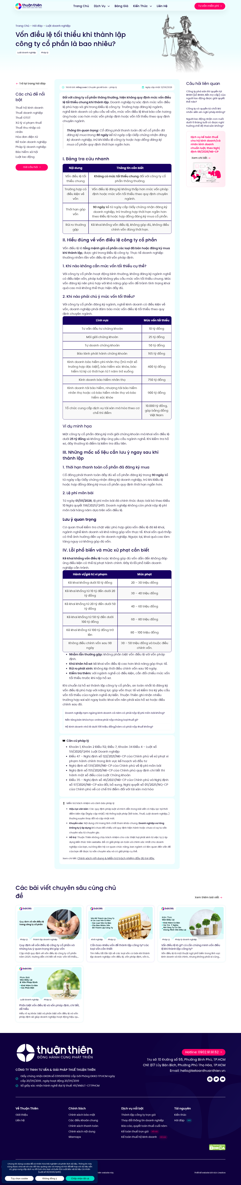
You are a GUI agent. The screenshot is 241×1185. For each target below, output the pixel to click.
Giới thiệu (22, 1115)
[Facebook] (210, 1079)
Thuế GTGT (23, 118)
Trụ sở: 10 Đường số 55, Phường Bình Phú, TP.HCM (186, 1059)
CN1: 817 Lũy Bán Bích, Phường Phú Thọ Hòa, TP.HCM (184, 1065)
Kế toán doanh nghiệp (31, 142)
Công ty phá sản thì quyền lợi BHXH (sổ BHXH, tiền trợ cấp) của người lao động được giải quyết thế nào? (205, 96)
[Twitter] (216, 1079)
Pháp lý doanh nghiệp (31, 147)
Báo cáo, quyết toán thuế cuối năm (144, 1126)
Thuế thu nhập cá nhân (28, 130)
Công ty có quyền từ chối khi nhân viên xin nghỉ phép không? (205, 110)
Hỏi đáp (37, 26)
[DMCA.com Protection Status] (217, 1147)
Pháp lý (44, 52)
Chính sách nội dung (82, 1131)
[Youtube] (222, 1079)
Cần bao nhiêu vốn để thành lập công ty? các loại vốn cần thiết (119, 947)
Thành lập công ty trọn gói (138, 1115)
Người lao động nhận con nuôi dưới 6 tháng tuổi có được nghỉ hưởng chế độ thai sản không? (205, 122)
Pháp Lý (24, 939)
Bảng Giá (121, 6)
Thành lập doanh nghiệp (45, 939)
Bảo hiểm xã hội (27, 152)
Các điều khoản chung (83, 1120)
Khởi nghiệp (97, 939)
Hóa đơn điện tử (27, 137)
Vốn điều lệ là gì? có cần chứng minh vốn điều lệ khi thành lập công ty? (190, 947)
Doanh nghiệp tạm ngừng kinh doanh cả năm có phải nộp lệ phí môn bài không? (115, 713)
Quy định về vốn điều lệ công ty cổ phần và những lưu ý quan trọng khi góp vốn (47, 947)
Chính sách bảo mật (82, 1115)
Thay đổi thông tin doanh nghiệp (142, 1120)
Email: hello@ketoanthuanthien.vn (197, 1070)
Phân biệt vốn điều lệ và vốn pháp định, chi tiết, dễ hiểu (49, 1007)
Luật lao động (25, 157)
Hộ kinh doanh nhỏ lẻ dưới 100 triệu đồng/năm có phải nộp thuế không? (109, 726)
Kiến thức (180, 1115)
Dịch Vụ (99, 6)
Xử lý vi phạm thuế (29, 123)
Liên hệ (20, 1120)
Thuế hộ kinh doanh (29, 108)
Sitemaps (75, 1137)
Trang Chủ (81, 6)
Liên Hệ (162, 6)
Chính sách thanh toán (83, 1126)
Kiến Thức (140, 6)
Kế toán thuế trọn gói (139, 1131)
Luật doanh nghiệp (58, 26)
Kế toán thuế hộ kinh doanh (143, 1137)
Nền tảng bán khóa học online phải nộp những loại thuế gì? (101, 719)
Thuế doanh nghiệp (29, 113)
